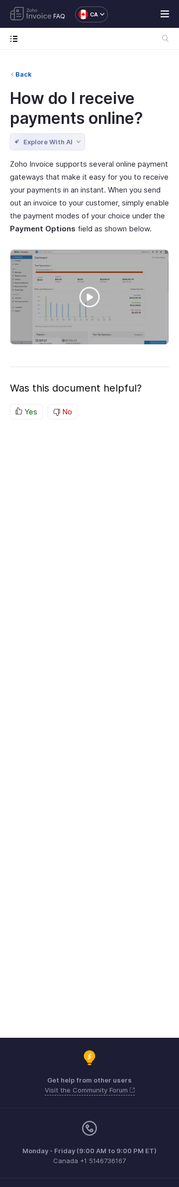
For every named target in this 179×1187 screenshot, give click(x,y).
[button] (86, 14)
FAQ (59, 16)
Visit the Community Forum (87, 1090)
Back (23, 74)
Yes (29, 411)
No (66, 411)
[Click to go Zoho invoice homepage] (31, 14)
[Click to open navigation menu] (16, 38)
